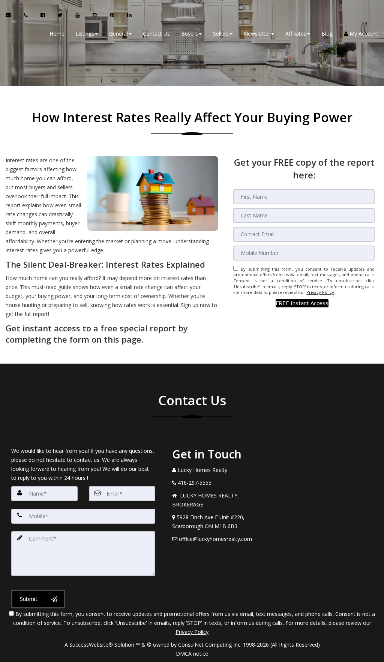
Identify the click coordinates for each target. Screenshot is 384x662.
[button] (302, 303)
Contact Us (156, 33)
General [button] (118, 33)
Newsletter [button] (257, 33)
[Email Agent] (12, 15)
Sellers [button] (221, 33)
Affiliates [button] (295, 33)
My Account (363, 33)
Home (57, 33)
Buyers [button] (189, 33)
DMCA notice (192, 653)
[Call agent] (26, 15)
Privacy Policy (320, 292)
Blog (327, 33)
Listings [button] (85, 33)
